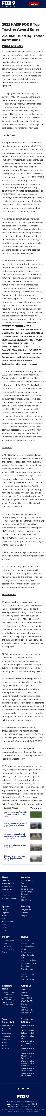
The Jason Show (27, 943)
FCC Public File (27, 1010)
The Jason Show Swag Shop (27, 975)
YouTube (5, 1048)
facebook (18, 1089)
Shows (24, 936)
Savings (5, 952)
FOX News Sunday (9, 898)
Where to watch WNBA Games (27, 1069)
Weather (26, 877)
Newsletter (6, 1034)
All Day (24, 949)
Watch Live (34, 4)
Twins (4, 915)
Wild (3, 918)
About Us (26, 985)
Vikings (4, 910)
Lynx (4, 924)
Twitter (5, 1042)
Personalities (26, 995)
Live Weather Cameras (26, 893)
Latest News (11, 807)
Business (5, 943)
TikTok (4, 1045)
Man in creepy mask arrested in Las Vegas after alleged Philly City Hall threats (15, 825)
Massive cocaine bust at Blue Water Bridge (15, 846)
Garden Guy (25, 913)
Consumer (6, 895)
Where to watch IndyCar (27, 1049)
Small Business (8, 949)
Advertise (24, 1007)
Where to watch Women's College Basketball (28, 1063)
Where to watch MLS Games (27, 1074)
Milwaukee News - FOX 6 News (9, 993)
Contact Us (25, 989)
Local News (6, 881)
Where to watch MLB (27, 1037)
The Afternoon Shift (27, 970)
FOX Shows (25, 940)
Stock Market (7, 946)
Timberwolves (7, 921)
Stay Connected (8, 1021)
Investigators (7, 889)
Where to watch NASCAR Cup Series (27, 1043)
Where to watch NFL (27, 1026)
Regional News (7, 987)
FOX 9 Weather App (27, 882)
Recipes (24, 915)
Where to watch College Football (27, 1032)
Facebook (6, 1036)
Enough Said (26, 952)
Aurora (4, 930)
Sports (5, 906)
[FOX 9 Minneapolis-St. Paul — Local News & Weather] (9, 4)
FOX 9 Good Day (27, 946)
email (28, 1089)
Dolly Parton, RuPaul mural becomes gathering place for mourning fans (15, 836)
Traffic (23, 897)
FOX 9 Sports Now (28, 963)
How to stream (8, 1025)
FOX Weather (26, 900)
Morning (25, 906)
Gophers (5, 913)
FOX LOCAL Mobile (6, 1029)
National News (8, 884)
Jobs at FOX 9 (26, 998)
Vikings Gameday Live (28, 956)
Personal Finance (9, 940)
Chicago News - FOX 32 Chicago (8, 998)
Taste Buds (25, 966)
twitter (23, 1089)
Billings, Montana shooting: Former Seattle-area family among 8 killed (14, 858)
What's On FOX (27, 1001)
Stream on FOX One (27, 1021)
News (5, 877)
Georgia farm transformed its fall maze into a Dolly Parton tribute (15, 814)
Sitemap (24, 1004)
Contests (24, 992)
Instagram (6, 1039)
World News (7, 886)
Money (5, 936)
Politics (5, 892)
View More (35, 808)
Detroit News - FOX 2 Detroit (8, 1003)
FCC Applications (27, 1013)
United (4, 927)
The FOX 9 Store (27, 979)
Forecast (24, 886)
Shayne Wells (26, 910)
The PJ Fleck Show (28, 960)
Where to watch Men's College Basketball (27, 1055)
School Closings (27, 889)
